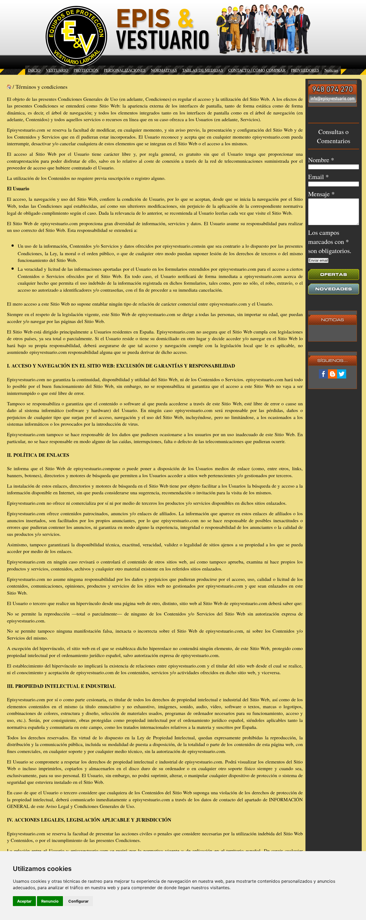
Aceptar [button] (24, 901)
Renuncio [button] (50, 901)
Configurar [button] (78, 901)
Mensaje (321, 194)
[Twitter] (341, 374)
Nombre (321, 159)
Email (318, 176)
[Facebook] (323, 374)
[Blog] (332, 374)
